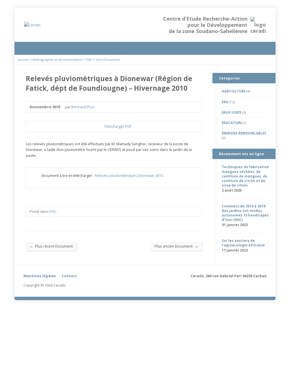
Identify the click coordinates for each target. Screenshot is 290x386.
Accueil (23, 59)
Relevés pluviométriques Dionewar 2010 (129, 175)
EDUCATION (232, 123)
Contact (69, 275)
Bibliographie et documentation (58, 59)
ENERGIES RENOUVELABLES (244, 133)
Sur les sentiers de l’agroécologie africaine (243, 242)
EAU (89, 59)
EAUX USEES (231, 112)
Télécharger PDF (99, 126)
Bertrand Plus (83, 106)
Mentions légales (40, 275)
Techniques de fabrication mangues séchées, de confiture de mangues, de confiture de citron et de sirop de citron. (245, 176)
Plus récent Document (51, 246)
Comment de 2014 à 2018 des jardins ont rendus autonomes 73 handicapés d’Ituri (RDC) (245, 213)
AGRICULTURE (234, 91)
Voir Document (108, 59)
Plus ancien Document (176, 246)
